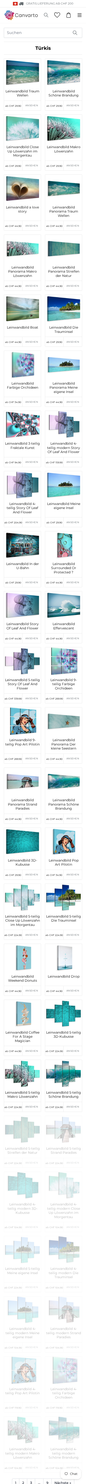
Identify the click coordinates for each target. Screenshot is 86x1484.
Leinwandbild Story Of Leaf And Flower (22, 626)
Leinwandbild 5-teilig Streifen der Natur (22, 1151)
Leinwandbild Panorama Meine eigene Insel (63, 387)
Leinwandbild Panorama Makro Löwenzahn (22, 271)
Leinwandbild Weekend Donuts (22, 978)
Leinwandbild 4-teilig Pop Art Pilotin (22, 1391)
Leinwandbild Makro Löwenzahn (64, 149)
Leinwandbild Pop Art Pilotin (64, 862)
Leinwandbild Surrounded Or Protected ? (63, 568)
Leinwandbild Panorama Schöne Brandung (63, 804)
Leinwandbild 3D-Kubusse (22, 862)
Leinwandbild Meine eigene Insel (63, 506)
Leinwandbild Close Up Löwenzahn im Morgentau (22, 151)
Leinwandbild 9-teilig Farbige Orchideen (63, 684)
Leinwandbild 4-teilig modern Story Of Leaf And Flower (63, 448)
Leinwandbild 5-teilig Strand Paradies (63, 1151)
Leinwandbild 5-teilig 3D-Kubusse (63, 1034)
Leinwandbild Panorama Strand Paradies (22, 804)
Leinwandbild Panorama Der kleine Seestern (63, 744)
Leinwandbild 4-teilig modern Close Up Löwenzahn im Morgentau (63, 1210)
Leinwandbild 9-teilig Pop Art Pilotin (22, 742)
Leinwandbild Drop (64, 976)
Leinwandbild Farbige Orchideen (22, 385)
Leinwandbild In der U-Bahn (22, 566)
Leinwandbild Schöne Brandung (63, 93)
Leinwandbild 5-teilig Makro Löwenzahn (22, 1095)
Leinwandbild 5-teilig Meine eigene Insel (22, 1271)
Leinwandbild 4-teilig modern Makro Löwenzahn (22, 1453)
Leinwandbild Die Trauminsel (63, 329)
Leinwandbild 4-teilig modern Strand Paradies (63, 1333)
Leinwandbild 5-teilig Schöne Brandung (63, 1095)
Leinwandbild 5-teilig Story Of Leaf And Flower (22, 684)
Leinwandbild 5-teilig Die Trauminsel (63, 918)
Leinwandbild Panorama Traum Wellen (63, 211)
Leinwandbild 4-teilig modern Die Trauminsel (63, 1273)
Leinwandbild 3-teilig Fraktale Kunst (22, 446)
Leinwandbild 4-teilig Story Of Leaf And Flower (22, 508)
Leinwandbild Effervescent (64, 626)
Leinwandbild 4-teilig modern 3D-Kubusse (23, 1208)
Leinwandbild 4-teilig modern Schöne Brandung (63, 1453)
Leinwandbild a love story (22, 209)
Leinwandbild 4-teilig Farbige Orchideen (63, 1393)
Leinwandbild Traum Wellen (22, 93)
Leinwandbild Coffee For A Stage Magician (22, 1036)
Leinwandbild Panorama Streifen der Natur (63, 271)
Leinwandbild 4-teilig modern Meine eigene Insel (22, 1333)
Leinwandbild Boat (22, 327)
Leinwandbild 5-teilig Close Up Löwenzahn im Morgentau (22, 920)
